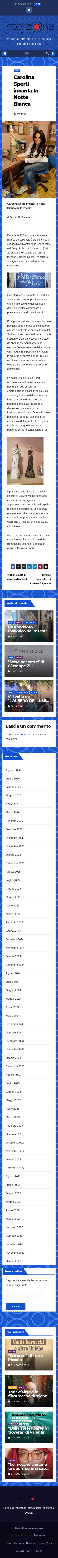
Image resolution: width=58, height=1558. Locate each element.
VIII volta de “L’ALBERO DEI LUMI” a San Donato (28, 700)
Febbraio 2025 (14, 922)
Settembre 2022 (15, 1168)
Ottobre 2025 (13, 854)
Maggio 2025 (13, 897)
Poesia (19, 657)
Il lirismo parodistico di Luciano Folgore (40, 579)
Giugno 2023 (13, 1091)
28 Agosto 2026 (20, 1438)
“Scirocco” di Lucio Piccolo (25, 1357)
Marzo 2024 (13, 1015)
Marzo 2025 (13, 914)
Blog (18, 623)
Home (8, 1543)
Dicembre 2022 (15, 1142)
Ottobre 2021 (13, 1261)
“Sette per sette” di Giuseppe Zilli (26, 664)
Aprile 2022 (12, 1210)
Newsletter (31, 1543)
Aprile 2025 (12, 905)
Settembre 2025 (15, 863)
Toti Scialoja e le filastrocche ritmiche (27, 1394)
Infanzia (12, 1388)
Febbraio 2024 (14, 1024)
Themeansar (39, 1535)
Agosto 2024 (13, 973)
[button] (47, 53)
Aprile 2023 (12, 1108)
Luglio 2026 (13, 778)
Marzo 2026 (13, 812)
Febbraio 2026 (14, 821)
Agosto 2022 (13, 1176)
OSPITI (30, 1551)
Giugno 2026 (13, 787)
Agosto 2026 (13, 770)
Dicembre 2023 (15, 1041)
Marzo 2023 (13, 1117)
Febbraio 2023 (14, 1125)
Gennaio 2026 (14, 829)
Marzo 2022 (13, 1218)
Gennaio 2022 (14, 1235)
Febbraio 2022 (14, 1227)
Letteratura (29, 623)
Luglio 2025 (13, 880)
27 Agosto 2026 (20, 1474)
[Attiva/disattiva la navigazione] (26, 53)
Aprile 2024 (12, 1007)
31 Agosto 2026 (20, 1365)
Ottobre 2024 (13, 956)
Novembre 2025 (15, 846)
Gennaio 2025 (14, 931)
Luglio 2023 (13, 1083)
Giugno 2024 (13, 990)
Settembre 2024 (15, 964)
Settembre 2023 (15, 1066)
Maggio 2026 (13, 795)
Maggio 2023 (13, 1100)
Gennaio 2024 (14, 1032)
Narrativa (13, 1424)
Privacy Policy (45, 1543)
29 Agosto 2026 (20, 1401)
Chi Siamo (19, 1543)
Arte (17, 71)
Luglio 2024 (13, 981)
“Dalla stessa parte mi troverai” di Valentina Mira (28, 1432)
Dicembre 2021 (15, 1244)
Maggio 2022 (13, 1202)
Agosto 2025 (13, 871)
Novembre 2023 (15, 1049)
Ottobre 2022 (13, 1159)
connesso (25, 734)
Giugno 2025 (13, 888)
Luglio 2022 (13, 1185)
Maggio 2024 (13, 998)
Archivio (20, 1551)
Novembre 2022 (15, 1151)
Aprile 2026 (12, 804)
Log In (39, 1551)
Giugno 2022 (13, 1193)
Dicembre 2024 (15, 939)
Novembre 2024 (15, 948)
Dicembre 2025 (15, 838)
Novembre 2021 (15, 1252)
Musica (34, 692)
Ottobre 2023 (13, 1058)
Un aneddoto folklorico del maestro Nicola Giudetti (28, 631)
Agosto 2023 (13, 1075)
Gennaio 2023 (14, 1134)
